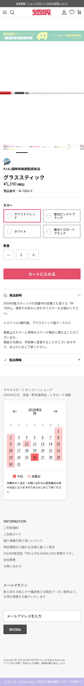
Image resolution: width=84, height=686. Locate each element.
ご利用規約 (11, 528)
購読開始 (15, 629)
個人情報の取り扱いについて (23, 540)
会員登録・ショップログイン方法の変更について (42, 3)
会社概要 (9, 559)
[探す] (14, 12)
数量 (6, 246)
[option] (42, 96)
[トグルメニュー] (4, 12)
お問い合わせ (12, 566)
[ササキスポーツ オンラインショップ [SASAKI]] (42, 12)
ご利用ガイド (12, 534)
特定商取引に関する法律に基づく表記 (29, 547)
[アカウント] (64, 12)
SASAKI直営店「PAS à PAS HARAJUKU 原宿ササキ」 (39, 553)
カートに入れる (42, 274)
